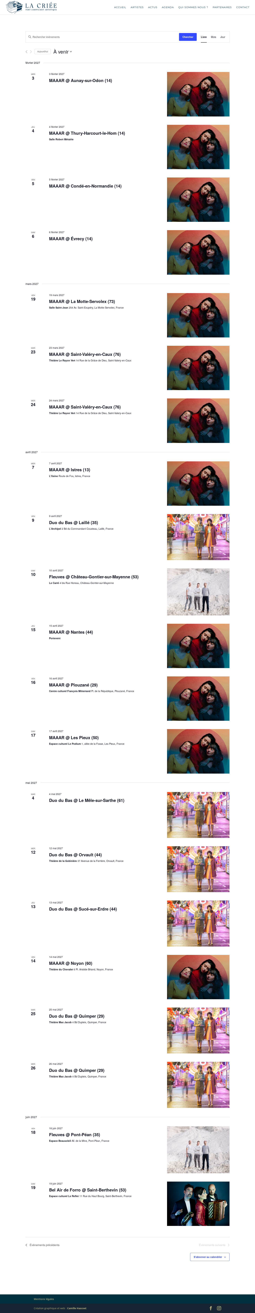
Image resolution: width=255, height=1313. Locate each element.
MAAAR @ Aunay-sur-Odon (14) (80, 80)
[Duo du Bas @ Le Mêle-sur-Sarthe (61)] (198, 815)
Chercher (187, 37)
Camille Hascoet (76, 1308)
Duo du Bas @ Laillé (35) (73, 522)
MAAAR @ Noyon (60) (70, 963)
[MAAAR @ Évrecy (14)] (198, 252)
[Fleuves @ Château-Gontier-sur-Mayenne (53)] (198, 591)
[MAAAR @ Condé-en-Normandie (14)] (198, 199)
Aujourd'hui (42, 51)
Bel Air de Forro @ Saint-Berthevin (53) (87, 1190)
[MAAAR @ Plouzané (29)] (198, 698)
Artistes (137, 7)
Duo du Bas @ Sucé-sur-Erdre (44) (83, 909)
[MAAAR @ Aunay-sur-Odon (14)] (198, 94)
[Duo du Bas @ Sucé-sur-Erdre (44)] (198, 923)
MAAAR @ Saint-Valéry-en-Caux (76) (85, 354)
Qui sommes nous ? (193, 7)
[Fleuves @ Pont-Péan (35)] (198, 1149)
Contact (242, 7)
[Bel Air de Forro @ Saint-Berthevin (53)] (198, 1204)
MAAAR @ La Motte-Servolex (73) (82, 301)
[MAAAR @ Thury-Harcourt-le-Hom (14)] (198, 147)
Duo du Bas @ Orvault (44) (75, 855)
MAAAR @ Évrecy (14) (71, 238)
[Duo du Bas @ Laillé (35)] (198, 537)
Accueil (120, 7)
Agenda (168, 7)
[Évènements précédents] (26, 51)
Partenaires (222, 7)
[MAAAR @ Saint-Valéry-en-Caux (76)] (198, 368)
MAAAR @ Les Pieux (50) (74, 737)
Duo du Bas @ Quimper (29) (76, 1016)
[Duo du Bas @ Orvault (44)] (198, 869)
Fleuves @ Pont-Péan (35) (74, 1134)
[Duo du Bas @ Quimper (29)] (198, 1030)
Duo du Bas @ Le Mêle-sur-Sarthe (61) (86, 800)
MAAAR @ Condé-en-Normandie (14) (85, 186)
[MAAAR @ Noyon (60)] (198, 977)
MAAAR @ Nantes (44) (71, 632)
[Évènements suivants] (31, 51)
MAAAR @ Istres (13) (69, 469)
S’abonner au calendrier (208, 1257)
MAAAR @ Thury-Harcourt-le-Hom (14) (87, 133)
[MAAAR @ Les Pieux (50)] (198, 751)
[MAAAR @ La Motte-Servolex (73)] (198, 315)
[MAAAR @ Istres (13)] (198, 483)
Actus (152, 7)
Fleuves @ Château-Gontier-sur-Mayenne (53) (94, 577)
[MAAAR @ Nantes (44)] (198, 646)
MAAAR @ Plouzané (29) (73, 685)
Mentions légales (44, 1299)
